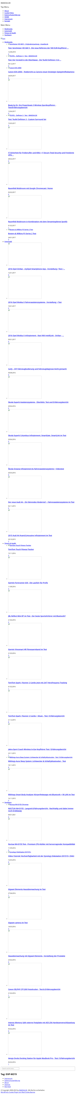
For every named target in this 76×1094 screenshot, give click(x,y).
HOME (6, 17)
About (6, 11)
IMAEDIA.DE (23, 1090)
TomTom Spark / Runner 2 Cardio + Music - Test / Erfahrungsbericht (36, 716)
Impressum (8, 19)
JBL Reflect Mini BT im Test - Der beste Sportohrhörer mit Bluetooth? (37, 616)
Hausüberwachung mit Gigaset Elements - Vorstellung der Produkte (36, 956)
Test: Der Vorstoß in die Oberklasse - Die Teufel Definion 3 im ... (34, 60)
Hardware (7, 35)
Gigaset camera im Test (18, 922)
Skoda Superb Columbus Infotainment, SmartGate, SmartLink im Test (37, 435)
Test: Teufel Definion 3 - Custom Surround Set (27, 119)
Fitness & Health (10, 33)
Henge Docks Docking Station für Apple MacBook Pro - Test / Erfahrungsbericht (41, 1058)
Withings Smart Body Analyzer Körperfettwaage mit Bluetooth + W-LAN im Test (41, 794)
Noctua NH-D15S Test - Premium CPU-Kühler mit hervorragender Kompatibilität (41, 844)
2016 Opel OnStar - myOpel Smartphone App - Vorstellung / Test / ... (36, 269)
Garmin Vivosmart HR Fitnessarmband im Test (27, 649)
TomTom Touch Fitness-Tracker (21, 549)
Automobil (8, 31)
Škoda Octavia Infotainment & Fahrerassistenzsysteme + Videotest (36, 469)
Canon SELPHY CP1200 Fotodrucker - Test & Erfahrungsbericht (34, 989)
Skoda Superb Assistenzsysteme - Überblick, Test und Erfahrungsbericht (38, 402)
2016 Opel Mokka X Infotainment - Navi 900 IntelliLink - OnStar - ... (36, 335)
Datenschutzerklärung (12, 15)
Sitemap (7, 1085)
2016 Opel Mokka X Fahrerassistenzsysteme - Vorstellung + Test (35, 302)
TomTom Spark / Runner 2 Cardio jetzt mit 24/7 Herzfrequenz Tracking (37, 683)
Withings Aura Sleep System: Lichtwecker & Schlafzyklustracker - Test (37, 761)
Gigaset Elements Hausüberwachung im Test (27, 889)
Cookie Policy (9, 13)
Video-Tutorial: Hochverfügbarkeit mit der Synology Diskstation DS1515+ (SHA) (41, 856)
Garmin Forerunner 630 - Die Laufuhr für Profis (28, 583)
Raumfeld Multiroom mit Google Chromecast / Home (30, 188)
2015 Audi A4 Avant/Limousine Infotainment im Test (30, 535)
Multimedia (8, 29)
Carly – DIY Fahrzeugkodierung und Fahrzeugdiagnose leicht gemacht (37, 369)
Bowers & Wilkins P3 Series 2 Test (22, 233)
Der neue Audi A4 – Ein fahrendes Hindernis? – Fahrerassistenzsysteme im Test (41, 502)
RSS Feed (7, 1087)
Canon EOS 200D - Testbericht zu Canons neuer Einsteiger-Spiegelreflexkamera (41, 72)
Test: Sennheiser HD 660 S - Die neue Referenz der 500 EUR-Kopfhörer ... (38, 48)
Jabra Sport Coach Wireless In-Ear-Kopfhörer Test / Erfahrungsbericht (37, 749)
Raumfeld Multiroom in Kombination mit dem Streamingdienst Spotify (37, 221)
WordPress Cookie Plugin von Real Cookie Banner (18, 1092)
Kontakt (7, 21)
